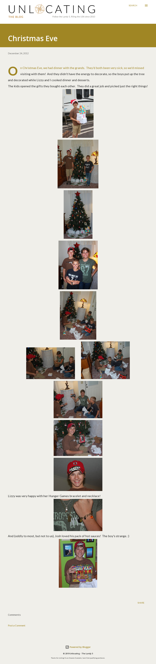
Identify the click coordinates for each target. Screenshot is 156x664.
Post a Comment (16, 625)
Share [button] (141, 602)
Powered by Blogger (80, 647)
